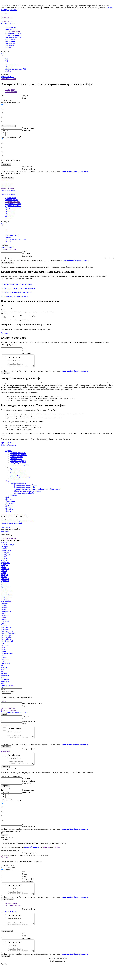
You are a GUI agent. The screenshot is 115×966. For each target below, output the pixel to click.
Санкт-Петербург (7, 545)
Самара (4, 657)
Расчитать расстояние (18, 455)
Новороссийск (6, 637)
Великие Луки (6, 595)
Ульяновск (5, 675)
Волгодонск (5, 555)
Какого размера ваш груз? (11, 102)
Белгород (4, 547)
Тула (2, 671)
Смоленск (5, 659)
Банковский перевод (18, 461)
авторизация (5, 751)
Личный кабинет (11, 65)
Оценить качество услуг (19, 465)
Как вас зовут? (27, 167)
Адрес (24, 251)
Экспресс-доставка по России (25, 485)
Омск (3, 643)
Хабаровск (5, 679)
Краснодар (5, 621)
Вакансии (9, 505)
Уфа (2, 53)
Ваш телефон (27, 256)
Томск (3, 669)
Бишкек (4, 549)
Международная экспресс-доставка (27, 491)
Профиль (8, 67)
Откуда (25, 96)
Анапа (3, 583)
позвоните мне (7, 931)
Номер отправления (29, 853)
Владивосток (6, 597)
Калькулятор (10, 90)
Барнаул (4, 589)
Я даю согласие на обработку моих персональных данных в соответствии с (46, 171)
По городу (8, 100)
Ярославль (5, 581)
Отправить (5, 333)
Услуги (8, 481)
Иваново (4, 603)
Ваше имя (26, 254)
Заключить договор (17, 473)
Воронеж (4, 559)
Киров (3, 617)
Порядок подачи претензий (11, 523)
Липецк (4, 625)
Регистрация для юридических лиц (14, 712)
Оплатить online (11, 29)
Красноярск (5, 563)
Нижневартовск (7, 631)
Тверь (3, 665)
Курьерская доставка (13, 35)
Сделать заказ (10, 27)
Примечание (27, 783)
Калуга (3, 613)
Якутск (3, 687)
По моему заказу (10, 867)
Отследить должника (18, 463)
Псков (3, 651)
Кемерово (4, 615)
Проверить (5, 857)
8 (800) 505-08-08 (7, 77)
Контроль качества (12, 31)
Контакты (9, 47)
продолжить (6, 746)
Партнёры (9, 509)
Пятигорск (5, 569)
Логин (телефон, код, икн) (32, 703)
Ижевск (4, 605)
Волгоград (5, 553)
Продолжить (6, 164)
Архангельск (6, 587)
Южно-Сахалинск (8, 685)
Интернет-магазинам (13, 37)
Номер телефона (28, 169)
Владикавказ (6, 551)
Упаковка (13, 495)
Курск (3, 623)
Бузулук (4, 593)
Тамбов (4, 577)
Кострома (4, 561)
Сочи (3, 661)
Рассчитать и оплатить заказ (11, 265)
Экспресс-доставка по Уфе (24, 487)
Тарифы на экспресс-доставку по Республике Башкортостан (37, 489)
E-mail (24, 351)
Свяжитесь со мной (8, 79)
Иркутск (4, 607)
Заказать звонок (11, 903)
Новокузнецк (6, 635)
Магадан (4, 565)
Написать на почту (12, 905)
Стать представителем (18, 475)
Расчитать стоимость (18, 453)
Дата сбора (26, 130)
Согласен (4, 13)
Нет (4, 701)
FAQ (15, 345)
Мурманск (5, 629)
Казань (3, 609)
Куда (24, 98)
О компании (10, 41)
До (113, 258)
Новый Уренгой (7, 641)
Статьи (8, 511)
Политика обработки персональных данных (18, 521)
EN (6, 61)
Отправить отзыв (7, 899)
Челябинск (5, 579)
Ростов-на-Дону (7, 653)
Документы (9, 45)
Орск (3, 647)
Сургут (3, 573)
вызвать (4, 835)
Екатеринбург (6, 601)
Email (24, 724)
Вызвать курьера (7, 178)
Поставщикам (15, 479)
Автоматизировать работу (20, 477)
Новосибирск (6, 639)
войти (4, 714)
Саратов (4, 571)
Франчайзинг (10, 39)
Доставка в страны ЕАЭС (24, 493)
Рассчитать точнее (8, 126)
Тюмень (4, 673)
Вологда (4, 557)
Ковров (4, 619)
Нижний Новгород (8, 633)
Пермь (3, 649)
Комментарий (27, 881)
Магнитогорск (6, 627)
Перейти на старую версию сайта (14, 515)
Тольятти (4, 667)
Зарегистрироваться (8, 710)
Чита (3, 683)
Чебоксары (5, 681)
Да (2, 538)
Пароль (25, 706)
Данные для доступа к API (15, 69)
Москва (4, 543)
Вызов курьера (11, 92)
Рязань (3, 655)
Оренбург (4, 645)
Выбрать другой (9, 538)
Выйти (8, 71)
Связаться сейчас (10, 911)
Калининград (6, 611)
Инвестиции (10, 43)
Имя (23, 348)
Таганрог (4, 575)
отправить (5, 767)
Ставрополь (5, 663)
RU (2, 55)
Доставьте (5, 531)
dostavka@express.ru (8, 445)
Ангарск (4, 585)
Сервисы (8, 451)
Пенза (3, 567)
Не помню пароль (8, 708)
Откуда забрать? (28, 128)
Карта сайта (5, 527)
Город (24, 874)
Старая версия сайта (13, 33)
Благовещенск (6, 591)
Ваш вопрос (26, 353)
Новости (8, 499)
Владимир (5, 599)
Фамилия (25, 716)
